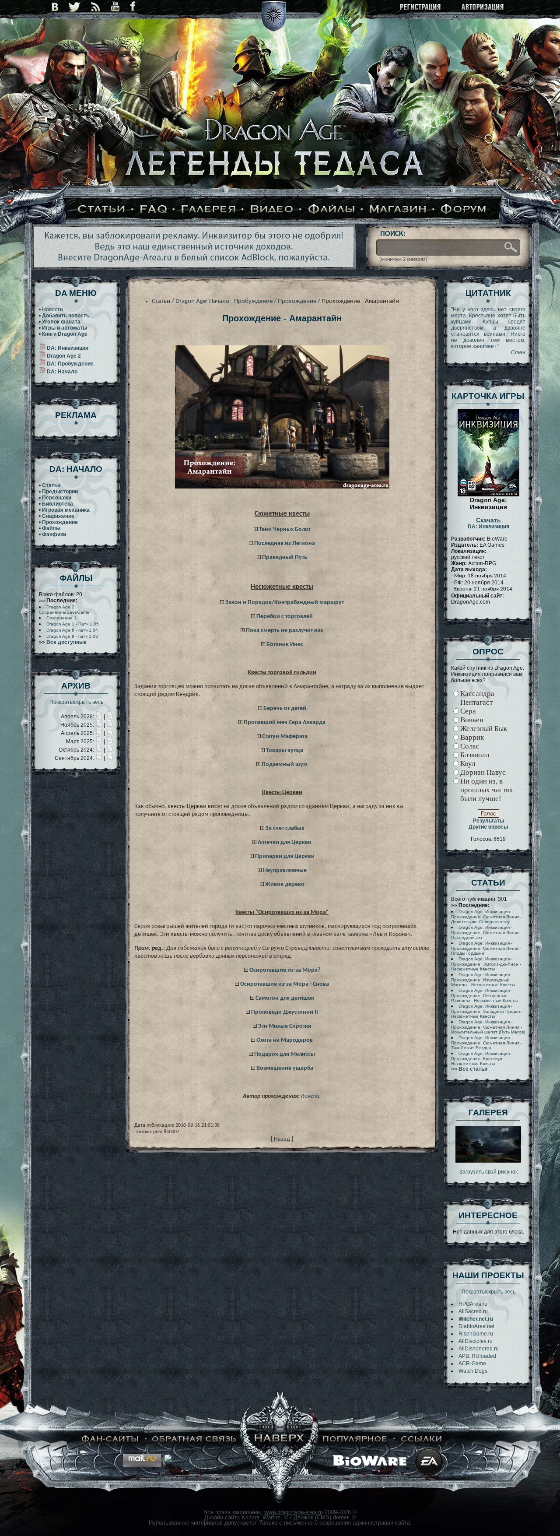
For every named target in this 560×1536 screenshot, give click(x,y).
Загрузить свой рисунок (488, 1172)
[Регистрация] (421, 8)
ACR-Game (472, 1363)
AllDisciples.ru (475, 1341)
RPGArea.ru (472, 1304)
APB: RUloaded (477, 1356)
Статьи (161, 301)
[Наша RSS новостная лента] (96, 6)
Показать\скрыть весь (76, 702)
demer (340, 1517)
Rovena (310, 1096)
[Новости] (98, 717)
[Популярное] (355, 1439)
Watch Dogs (472, 1371)
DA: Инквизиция (488, 523)
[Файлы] (332, 210)
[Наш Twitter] (74, 6)
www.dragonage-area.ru (293, 1512)
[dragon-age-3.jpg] (488, 1161)
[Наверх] (279, 1439)
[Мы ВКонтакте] (55, 6)
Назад (282, 1139)
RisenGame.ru (475, 1334)
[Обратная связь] (194, 1439)
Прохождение (297, 301)
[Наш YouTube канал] (115, 6)
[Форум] (464, 210)
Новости (52, 309)
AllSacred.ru (473, 1311)
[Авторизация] (483, 8)
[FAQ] (154, 210)
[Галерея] (208, 210)
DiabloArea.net (476, 1326)
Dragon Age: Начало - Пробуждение (224, 301)
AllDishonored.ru (478, 1349)
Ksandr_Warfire (261, 1517)
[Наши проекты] (110, 1439)
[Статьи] (101, 210)
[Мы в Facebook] (132, 6)
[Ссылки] (421, 1439)
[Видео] (272, 210)
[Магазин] (398, 210)
